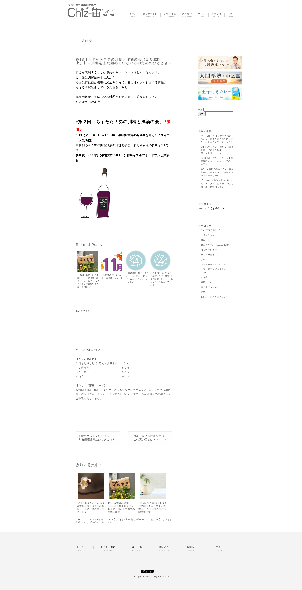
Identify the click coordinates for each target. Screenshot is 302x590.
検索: (200, 109)
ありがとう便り (209, 235)
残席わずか (206, 282)
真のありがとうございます (214, 297)
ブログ (204, 259)
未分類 (204, 277)
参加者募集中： (89, 465)
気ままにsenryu (209, 287)
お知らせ (205, 240)
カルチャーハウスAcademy (215, 245)
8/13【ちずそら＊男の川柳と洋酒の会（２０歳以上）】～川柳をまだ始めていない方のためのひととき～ (124, 61)
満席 (203, 292)
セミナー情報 (208, 254)
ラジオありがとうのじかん (214, 264)
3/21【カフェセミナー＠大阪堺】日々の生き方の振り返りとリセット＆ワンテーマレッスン (217, 139)
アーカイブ (203, 208)
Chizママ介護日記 (210, 230)
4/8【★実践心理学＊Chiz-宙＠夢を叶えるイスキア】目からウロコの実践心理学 (121, 507)
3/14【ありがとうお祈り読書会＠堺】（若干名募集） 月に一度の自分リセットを (91, 507)
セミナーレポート (210, 249)
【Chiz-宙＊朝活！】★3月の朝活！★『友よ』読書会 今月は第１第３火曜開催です (152, 507)
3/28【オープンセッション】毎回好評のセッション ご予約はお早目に (217, 161)
